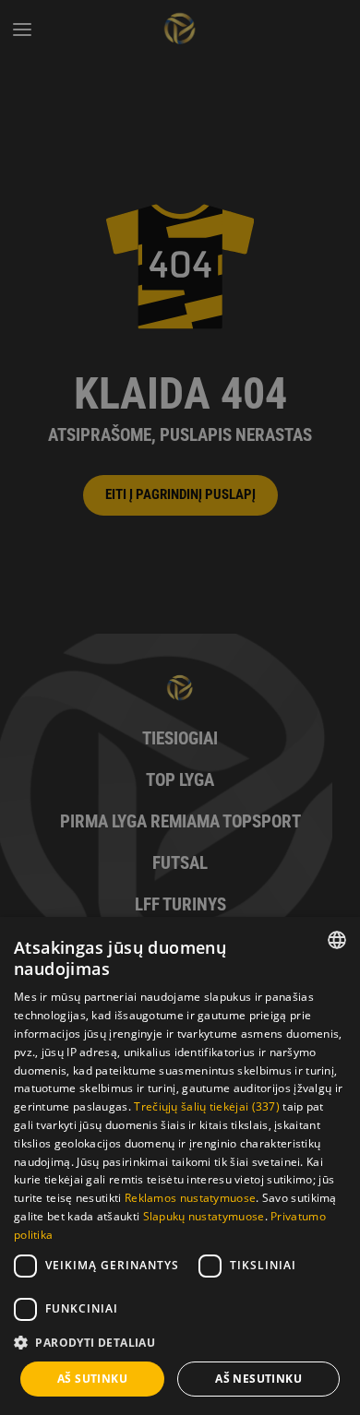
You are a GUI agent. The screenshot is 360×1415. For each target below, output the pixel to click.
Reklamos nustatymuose (190, 1198)
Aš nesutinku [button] (258, 1378)
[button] (180, 1342)
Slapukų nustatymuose (204, 1216)
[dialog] (180, 1166)
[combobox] (337, 940)
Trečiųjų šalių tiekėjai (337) (207, 1106)
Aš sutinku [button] (92, 1378)
